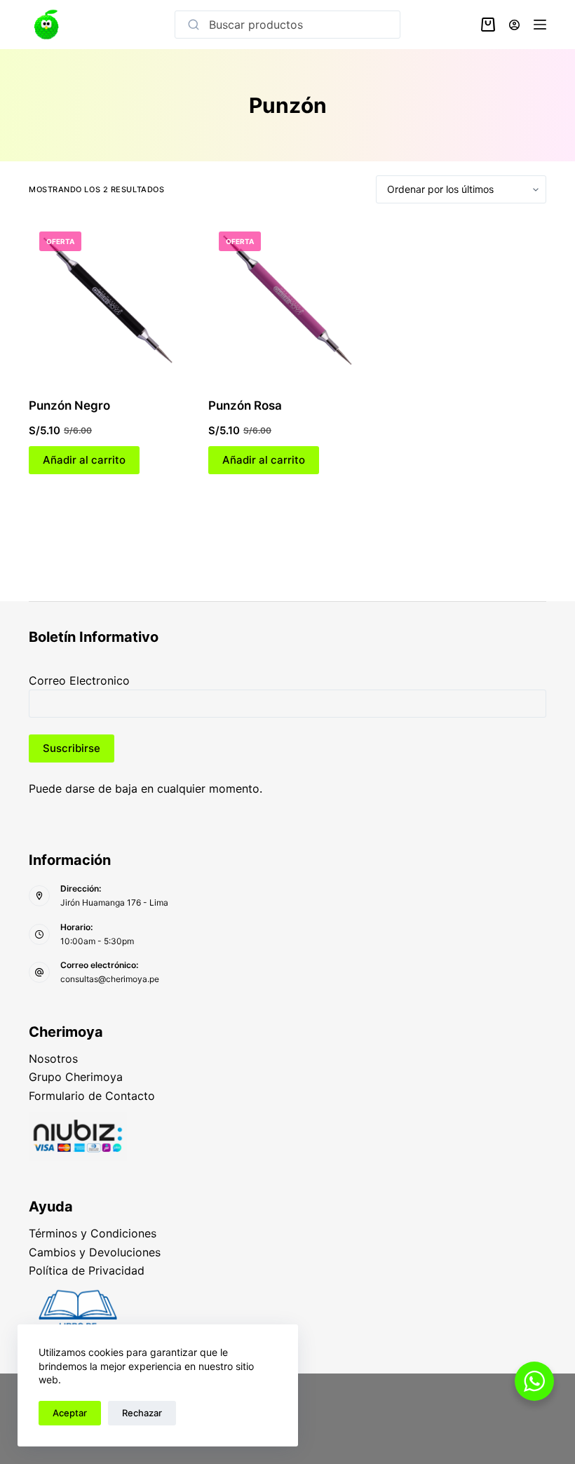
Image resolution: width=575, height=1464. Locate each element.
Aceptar (70, 1412)
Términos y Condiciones (92, 1233)
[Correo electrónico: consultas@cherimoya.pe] (39, 972)
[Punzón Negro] (108, 300)
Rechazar (142, 1412)
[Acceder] (514, 25)
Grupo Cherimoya (76, 1077)
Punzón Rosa (245, 405)
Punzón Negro (69, 405)
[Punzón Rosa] (287, 300)
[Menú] (540, 24)
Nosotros (53, 1059)
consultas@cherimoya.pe (109, 979)
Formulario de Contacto (92, 1096)
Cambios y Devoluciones (95, 1252)
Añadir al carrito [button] (84, 459)
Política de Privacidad (86, 1270)
